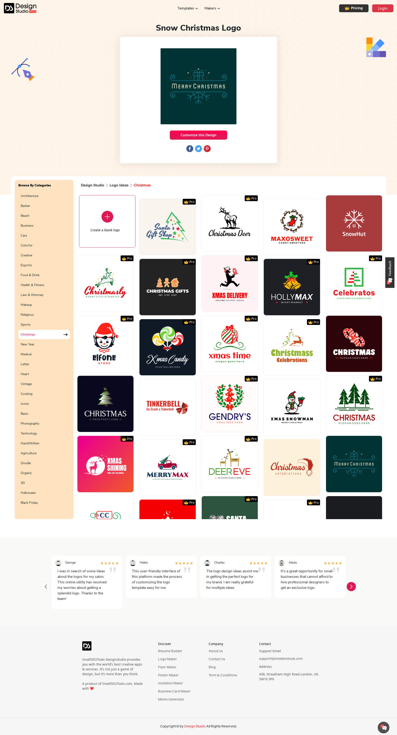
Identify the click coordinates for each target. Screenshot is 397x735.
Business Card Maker (174, 691)
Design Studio (92, 185)
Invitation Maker (170, 683)
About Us (216, 651)
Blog (212, 667)
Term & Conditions (223, 675)
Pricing (357, 8)
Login (383, 8)
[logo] (86, 648)
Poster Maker (168, 675)
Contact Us (217, 659)
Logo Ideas (119, 185)
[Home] (18, 8)
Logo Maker (167, 659)
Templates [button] (185, 8)
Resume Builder (170, 651)
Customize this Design (198, 135)
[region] (44, 352)
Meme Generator (171, 699)
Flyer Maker (167, 667)
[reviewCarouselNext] (351, 586)
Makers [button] (210, 8)
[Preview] (162, 250)
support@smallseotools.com (281, 658)
